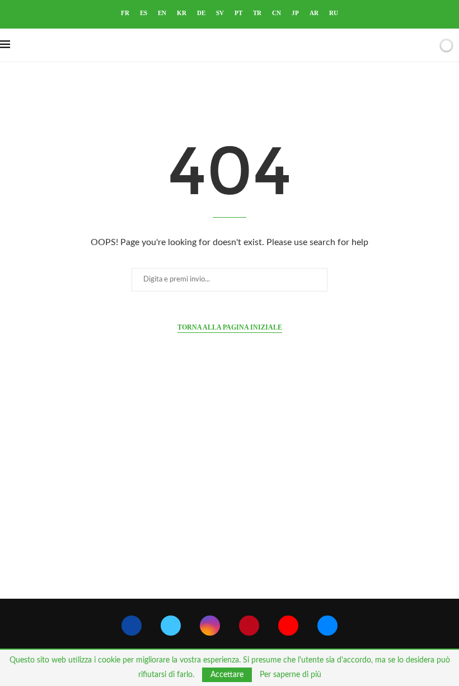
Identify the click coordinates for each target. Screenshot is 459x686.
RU (333, 13)
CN (276, 13)
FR (125, 13)
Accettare (226, 675)
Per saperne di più (290, 675)
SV (220, 13)
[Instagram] (210, 625)
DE (201, 13)
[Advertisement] (229, 492)
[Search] (427, 45)
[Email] (327, 625)
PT (238, 13)
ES (143, 13)
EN (162, 13)
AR (314, 13)
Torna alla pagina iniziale (229, 327)
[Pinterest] (249, 625)
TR (257, 13)
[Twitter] (171, 625)
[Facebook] (131, 625)
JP (295, 13)
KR (181, 13)
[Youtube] (288, 625)
